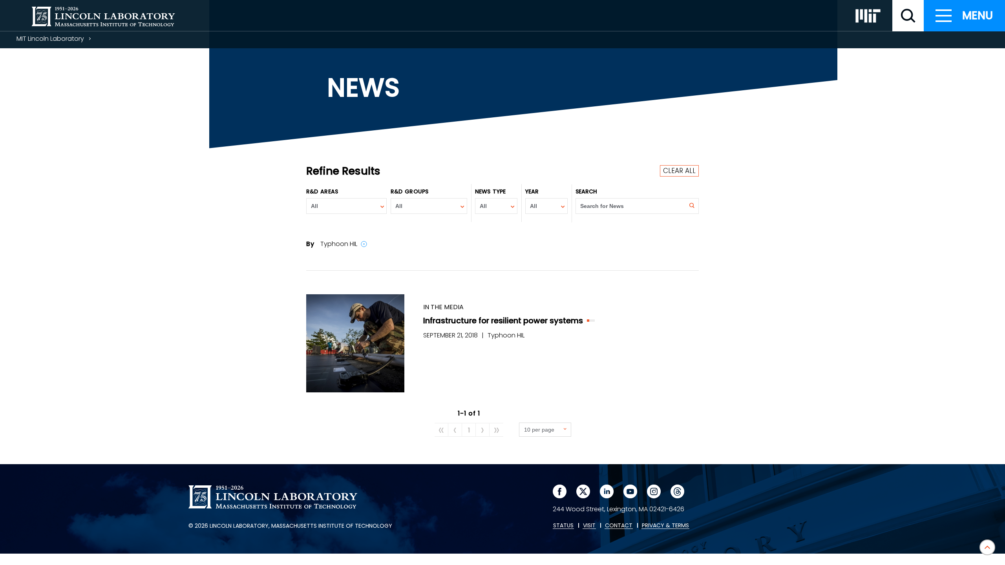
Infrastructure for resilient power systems (503, 320)
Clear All (679, 170)
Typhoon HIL (506, 335)
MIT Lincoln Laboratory (50, 38)
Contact (618, 526)
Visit (589, 526)
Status (563, 526)
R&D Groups (409, 191)
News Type (490, 191)
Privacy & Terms (665, 526)
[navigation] (964, 15)
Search (587, 191)
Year (532, 191)
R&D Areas (322, 191)
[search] (908, 15)
